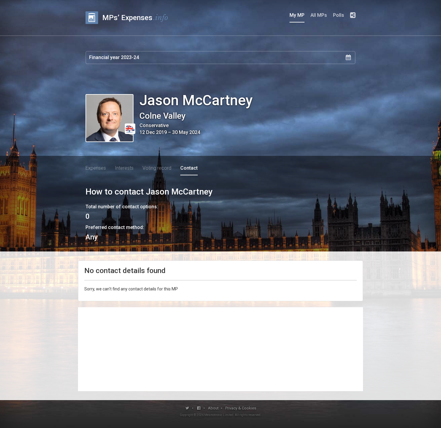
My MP (297, 15)
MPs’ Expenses (135, 17)
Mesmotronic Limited (218, 415)
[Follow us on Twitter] (187, 408)
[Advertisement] (220, 349)
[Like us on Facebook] (199, 408)
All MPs (318, 15)
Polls (338, 15)
